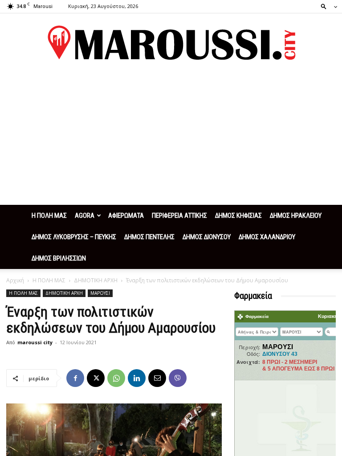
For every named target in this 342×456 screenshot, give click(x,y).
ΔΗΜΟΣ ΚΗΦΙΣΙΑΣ (238, 216)
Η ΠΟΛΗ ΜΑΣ (49, 216)
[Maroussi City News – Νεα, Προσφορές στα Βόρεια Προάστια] (171, 43)
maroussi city (35, 342)
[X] (96, 378)
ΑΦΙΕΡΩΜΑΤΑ (126, 216)
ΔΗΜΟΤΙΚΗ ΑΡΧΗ (96, 280)
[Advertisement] (171, 138)
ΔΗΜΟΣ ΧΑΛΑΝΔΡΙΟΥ (267, 237)
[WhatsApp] (116, 378)
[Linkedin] (137, 378)
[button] (326, 6)
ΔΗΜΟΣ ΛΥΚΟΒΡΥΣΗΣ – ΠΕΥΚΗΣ (74, 237)
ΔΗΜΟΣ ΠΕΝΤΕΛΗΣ (149, 237)
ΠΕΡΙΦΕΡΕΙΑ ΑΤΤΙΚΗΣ (179, 216)
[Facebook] (75, 378)
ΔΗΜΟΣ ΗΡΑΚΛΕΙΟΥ (296, 216)
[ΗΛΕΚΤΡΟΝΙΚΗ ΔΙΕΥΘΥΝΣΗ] (157, 378)
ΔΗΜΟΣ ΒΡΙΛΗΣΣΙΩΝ (59, 258)
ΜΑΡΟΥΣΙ (100, 293)
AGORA (84, 216)
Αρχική (15, 280)
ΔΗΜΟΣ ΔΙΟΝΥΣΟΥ (207, 237)
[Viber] (178, 378)
